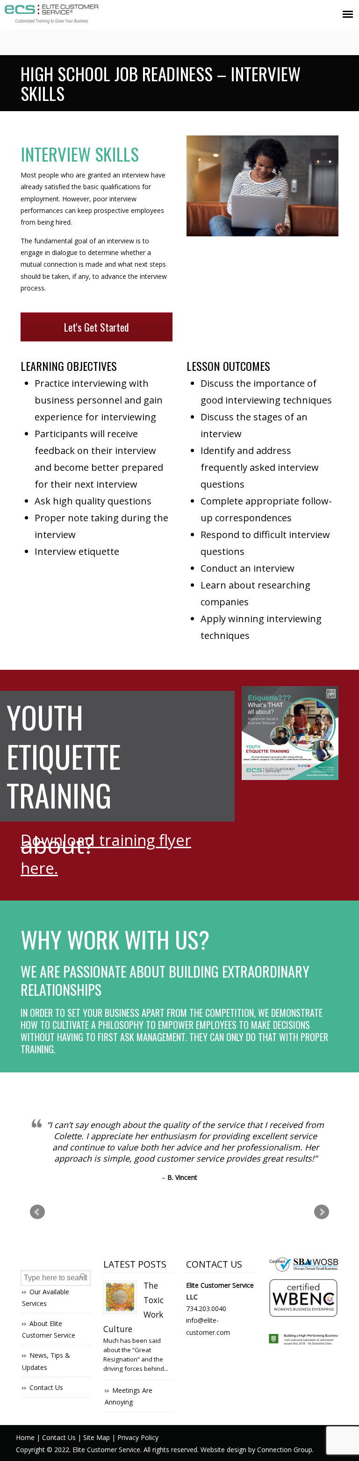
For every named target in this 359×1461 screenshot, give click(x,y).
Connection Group (284, 1449)
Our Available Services (45, 1297)
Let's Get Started (96, 326)
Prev (37, 1212)
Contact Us (46, 1387)
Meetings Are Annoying (128, 1396)
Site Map (96, 1437)
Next (321, 1212)
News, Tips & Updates (46, 1361)
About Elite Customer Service (48, 1329)
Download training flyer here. (106, 854)
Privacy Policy (137, 1437)
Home (25, 1437)
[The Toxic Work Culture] (120, 1297)
